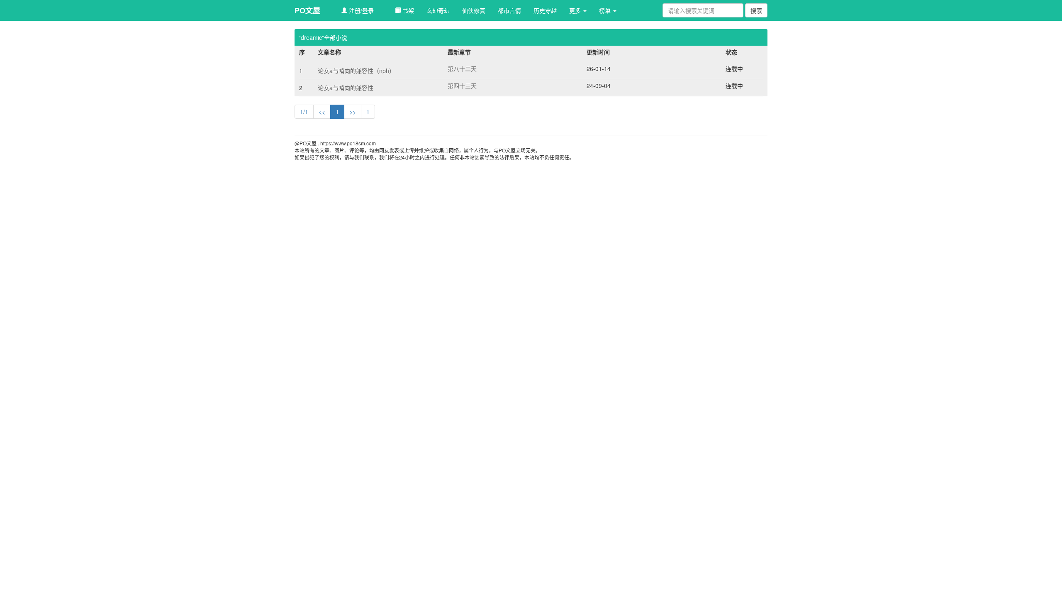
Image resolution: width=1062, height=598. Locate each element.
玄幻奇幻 (438, 10)
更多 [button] (575, 10)
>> (352, 112)
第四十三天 (462, 85)
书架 (407, 10)
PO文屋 (307, 10)
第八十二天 (462, 68)
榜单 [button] (605, 10)
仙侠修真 (473, 10)
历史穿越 (545, 10)
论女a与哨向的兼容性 (345, 87)
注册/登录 (360, 10)
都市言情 (509, 10)
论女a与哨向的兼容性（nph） (356, 70)
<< (322, 112)
